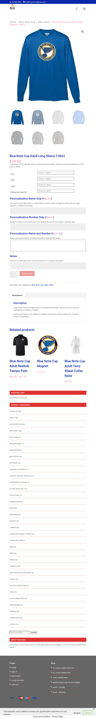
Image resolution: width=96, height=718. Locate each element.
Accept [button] (88, 713)
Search (33, 632)
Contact (15, 684)
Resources (15, 676)
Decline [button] (77, 713)
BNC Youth (14, 456)
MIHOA (12, 560)
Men (11, 553)
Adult (12, 418)
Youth (12, 624)
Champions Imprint (18, 192)
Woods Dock (15, 618)
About (14, 672)
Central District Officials (21, 476)
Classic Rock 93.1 (17, 489)
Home (13, 22)
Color (12, 180)
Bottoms (13, 463)
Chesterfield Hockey (18, 482)
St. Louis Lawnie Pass (61, 673)
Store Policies (17, 680)
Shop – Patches (59, 692)
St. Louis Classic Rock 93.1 (63, 668)
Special (13, 579)
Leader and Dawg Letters (20, 534)
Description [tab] (17, 295)
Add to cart (27, 273)
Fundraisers (15, 502)
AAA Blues (14, 411)
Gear (12, 508)
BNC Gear (13, 437)
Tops (12, 592)
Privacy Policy (57, 716)
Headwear (14, 514)
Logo (12, 186)
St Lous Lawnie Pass (18, 585)
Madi (12, 547)
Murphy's (14, 566)
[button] (82, 31)
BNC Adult (44, 22)
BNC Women (15, 450)
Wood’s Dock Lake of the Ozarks (66, 682)
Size (12, 174)
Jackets (13, 521)
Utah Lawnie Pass (17, 598)
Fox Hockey (14, 495)
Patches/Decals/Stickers (20, 572)
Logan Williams (16, 540)
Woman (13, 611)
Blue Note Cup (27, 22)
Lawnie (13, 527)
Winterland (15, 605)
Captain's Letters (17, 469)
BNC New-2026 (15, 443)
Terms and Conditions (41, 716)
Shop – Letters (59, 687)
